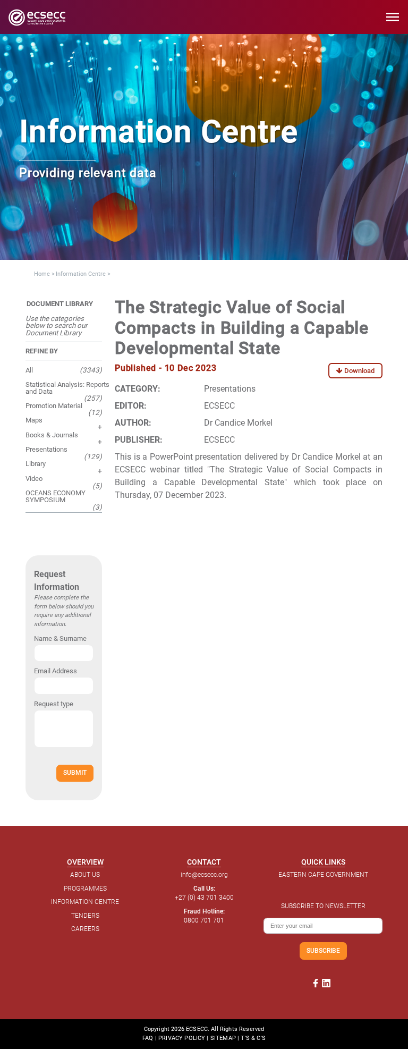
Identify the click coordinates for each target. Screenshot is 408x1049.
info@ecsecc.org (204, 874)
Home (42, 273)
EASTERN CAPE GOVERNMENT (323, 874)
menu (392, 17)
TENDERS (85, 915)
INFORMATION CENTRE (85, 902)
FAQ (147, 1038)
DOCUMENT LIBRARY (60, 304)
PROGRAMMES (85, 888)
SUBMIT (75, 772)
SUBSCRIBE (323, 950)
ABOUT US (85, 874)
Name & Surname (60, 638)
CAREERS (85, 929)
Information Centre (81, 273)
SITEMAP (223, 1038)
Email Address (55, 671)
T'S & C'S (253, 1038)
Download (359, 371)
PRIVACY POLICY (181, 1038)
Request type (53, 704)
